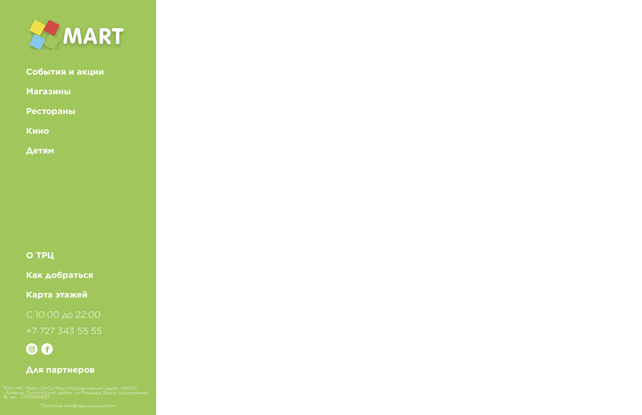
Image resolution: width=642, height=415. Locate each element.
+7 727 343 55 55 (64, 331)
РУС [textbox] (619, 19)
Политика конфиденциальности (78, 405)
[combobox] (619, 18)
